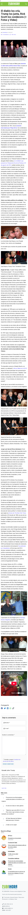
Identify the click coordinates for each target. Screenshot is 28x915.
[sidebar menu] (2, 4)
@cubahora (6, 906)
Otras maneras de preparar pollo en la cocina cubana (17, 846)
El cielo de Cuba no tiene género (14, 805)
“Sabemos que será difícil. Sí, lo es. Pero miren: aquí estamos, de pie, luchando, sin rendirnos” (13, 812)
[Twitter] (5, 708)
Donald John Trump (8, 770)
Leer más (4, 788)
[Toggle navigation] (26, 4)
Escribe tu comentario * (8, 735)
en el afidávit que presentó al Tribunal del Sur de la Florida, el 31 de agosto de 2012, (13, 163)
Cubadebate (4, 32)
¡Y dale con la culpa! (11, 825)
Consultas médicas (13, 858)
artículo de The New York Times (17, 513)
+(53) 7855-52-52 (8, 904)
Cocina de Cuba (12, 842)
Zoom (10, 869)
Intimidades (11, 851)
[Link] (13, 708)
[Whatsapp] (11, 708)
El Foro (10, 835)
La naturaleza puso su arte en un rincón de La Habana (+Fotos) (16, 872)
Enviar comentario (8, 764)
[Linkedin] (8, 708)
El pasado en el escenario (14, 838)
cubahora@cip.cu (8, 908)
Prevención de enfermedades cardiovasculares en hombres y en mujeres (13, 799)
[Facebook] (2, 708)
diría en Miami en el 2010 (20, 368)
